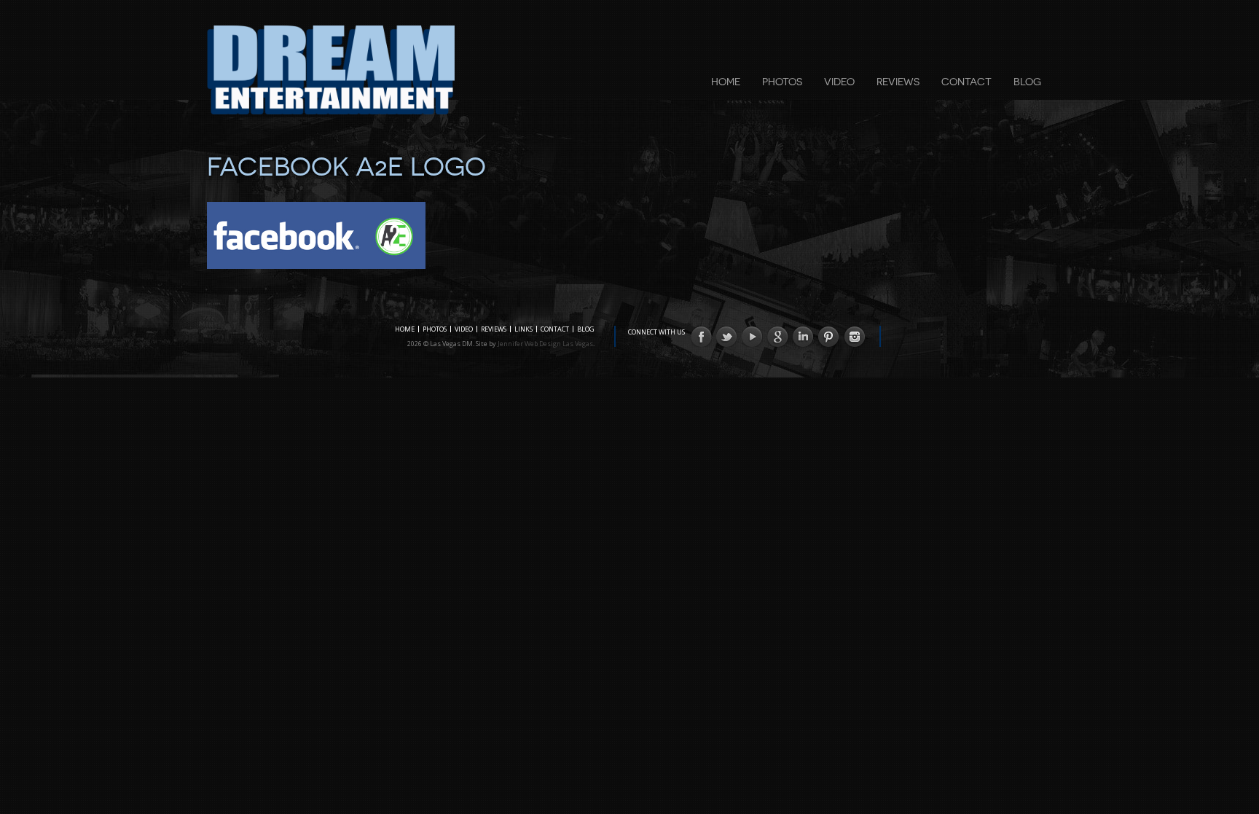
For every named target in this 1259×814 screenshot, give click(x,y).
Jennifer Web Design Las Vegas (545, 343)
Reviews (897, 81)
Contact (966, 81)
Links (523, 329)
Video (839, 81)
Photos (782, 81)
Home (725, 81)
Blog (1027, 81)
